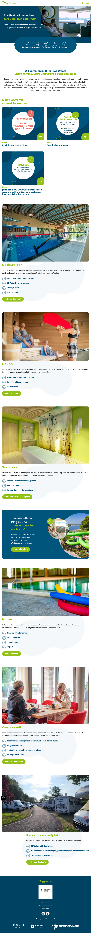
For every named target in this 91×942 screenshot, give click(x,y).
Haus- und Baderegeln (36, 919)
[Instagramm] (43, 913)
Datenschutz (49, 919)
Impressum (57, 919)
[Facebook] (47, 913)
